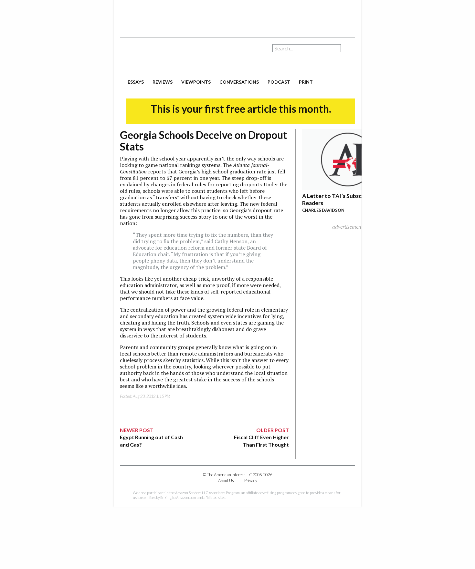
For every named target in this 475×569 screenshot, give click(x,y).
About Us (226, 480)
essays (136, 82)
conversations (239, 82)
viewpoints (196, 82)
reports (157, 171)
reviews (163, 82)
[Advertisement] (237, 16)
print (306, 82)
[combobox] (306, 48)
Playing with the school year (153, 158)
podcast (279, 82)
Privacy (250, 480)
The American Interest (165, 57)
